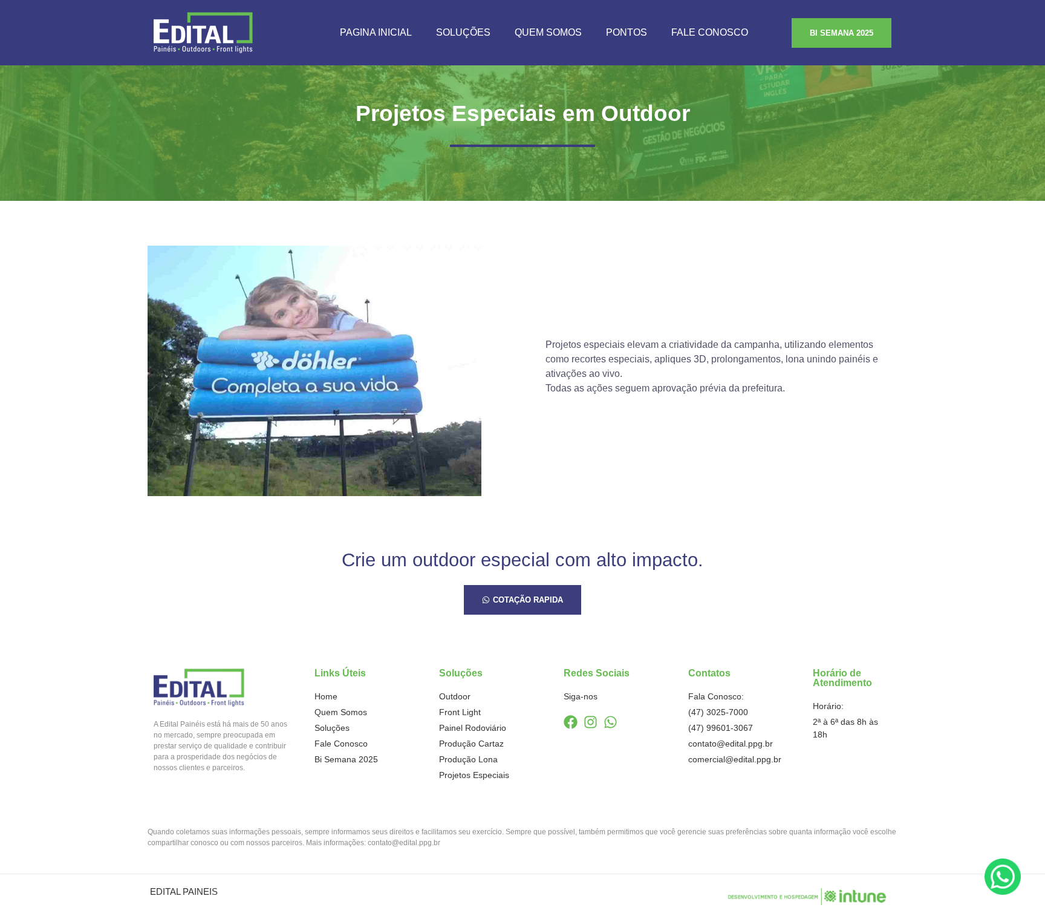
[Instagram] (590, 722)
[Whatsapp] (610, 722)
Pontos (626, 32)
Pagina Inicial (376, 32)
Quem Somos (548, 32)
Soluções (463, 32)
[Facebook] (571, 722)
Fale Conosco (709, 32)
